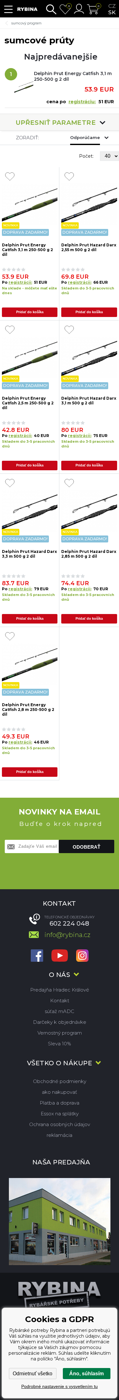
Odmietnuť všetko (32, 1373)
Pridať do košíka (29, 312)
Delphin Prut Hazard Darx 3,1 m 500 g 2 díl (88, 400)
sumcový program (26, 23)
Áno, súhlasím (86, 1373)
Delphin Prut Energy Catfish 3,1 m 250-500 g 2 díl (73, 76)
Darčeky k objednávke (59, 1022)
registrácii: (20, 282)
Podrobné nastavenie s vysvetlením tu (59, 1386)
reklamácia (59, 1135)
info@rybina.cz (67, 935)
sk (112, 12)
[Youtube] (59, 956)
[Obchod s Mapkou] (59, 1222)
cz (112, 6)
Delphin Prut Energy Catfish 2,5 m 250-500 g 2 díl (28, 402)
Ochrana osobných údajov (59, 1124)
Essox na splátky (60, 1114)
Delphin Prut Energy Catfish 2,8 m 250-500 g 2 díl (28, 709)
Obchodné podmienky (59, 1081)
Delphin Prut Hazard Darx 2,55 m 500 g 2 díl (88, 247)
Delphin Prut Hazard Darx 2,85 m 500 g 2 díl (88, 554)
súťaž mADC (59, 1011)
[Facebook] (37, 956)
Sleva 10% (59, 1044)
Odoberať (86, 847)
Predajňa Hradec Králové (59, 990)
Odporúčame (85, 137)
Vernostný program (59, 1033)
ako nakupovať (59, 1092)
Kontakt (59, 1001)
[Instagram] (82, 956)
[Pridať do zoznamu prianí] (10, 177)
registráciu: (82, 102)
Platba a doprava (59, 1103)
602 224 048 (69, 923)
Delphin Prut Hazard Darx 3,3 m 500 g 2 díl (29, 554)
